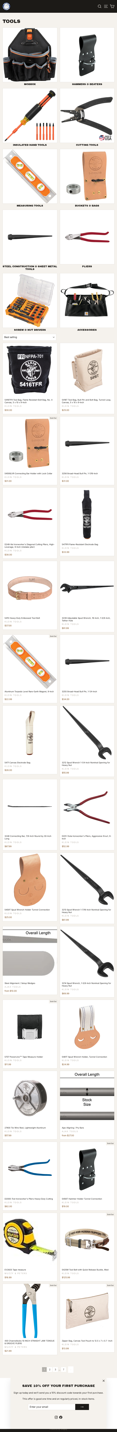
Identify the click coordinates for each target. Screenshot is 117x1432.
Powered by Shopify (58, 1429)
